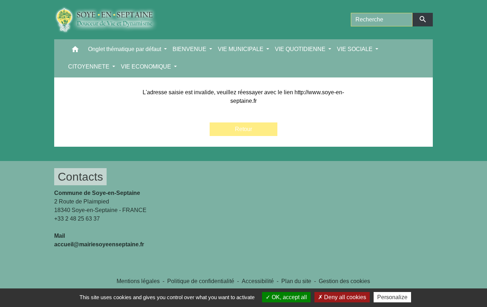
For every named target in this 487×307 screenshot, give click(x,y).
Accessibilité (258, 281)
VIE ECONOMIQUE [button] (147, 67)
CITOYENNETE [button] (89, 67)
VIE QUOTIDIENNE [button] (301, 49)
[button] (75, 51)
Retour (243, 129)
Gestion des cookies (344, 281)
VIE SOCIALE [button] (355, 49)
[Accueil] (111, 20)
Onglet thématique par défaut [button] (125, 49)
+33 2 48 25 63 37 (77, 219)
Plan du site (296, 281)
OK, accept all (288, 297)
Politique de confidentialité (200, 281)
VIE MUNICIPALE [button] (241, 49)
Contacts (80, 176)
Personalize (392, 297)
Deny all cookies (344, 297)
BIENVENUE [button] (190, 49)
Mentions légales (138, 281)
